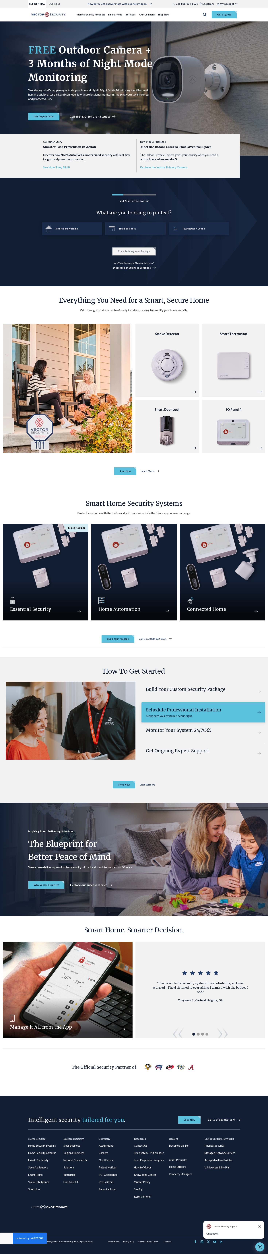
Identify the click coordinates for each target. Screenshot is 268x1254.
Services (131, 14)
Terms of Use (113, 1242)
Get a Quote (224, 14)
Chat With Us (147, 784)
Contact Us (140, 1145)
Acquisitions (106, 1145)
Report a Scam (107, 1189)
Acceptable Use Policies (218, 1160)
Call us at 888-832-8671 (221, 1119)
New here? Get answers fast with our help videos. (117, 3)
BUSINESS (55, 3)
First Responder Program (149, 1160)
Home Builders (177, 1166)
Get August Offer (44, 116)
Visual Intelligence (38, 1182)
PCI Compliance (108, 1174)
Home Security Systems (42, 1145)
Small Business (71, 1145)
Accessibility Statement (148, 1242)
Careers (103, 1152)
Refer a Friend (142, 1196)
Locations (208, 3)
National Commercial (75, 1160)
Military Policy (142, 1182)
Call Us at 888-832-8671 (153, 638)
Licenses (167, 1242)
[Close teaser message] (260, 1226)
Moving (138, 1189)
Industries (69, 1174)
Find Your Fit (70, 1182)
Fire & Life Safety (38, 1160)
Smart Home (115, 14)
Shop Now (163, 14)
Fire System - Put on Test (149, 1152)
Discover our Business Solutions (132, 267)
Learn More (147, 471)
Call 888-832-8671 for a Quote (90, 116)
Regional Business (73, 1152)
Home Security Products (91, 14)
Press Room (106, 1182)
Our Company (147, 14)
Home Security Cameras (42, 1152)
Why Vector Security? (46, 884)
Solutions (69, 1167)
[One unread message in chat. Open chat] (259, 1246)
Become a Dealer (179, 1145)
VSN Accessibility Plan (217, 1167)
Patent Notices (108, 1167)
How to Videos (143, 1167)
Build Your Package (118, 638)
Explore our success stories (88, 885)
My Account (227, 3)
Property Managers (180, 1174)
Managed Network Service (220, 1152)
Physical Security (214, 1145)
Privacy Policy (128, 1242)
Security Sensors (38, 1167)
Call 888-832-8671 (187, 3)
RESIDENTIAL (37, 3)
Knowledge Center (145, 1174)
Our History (106, 1160)
